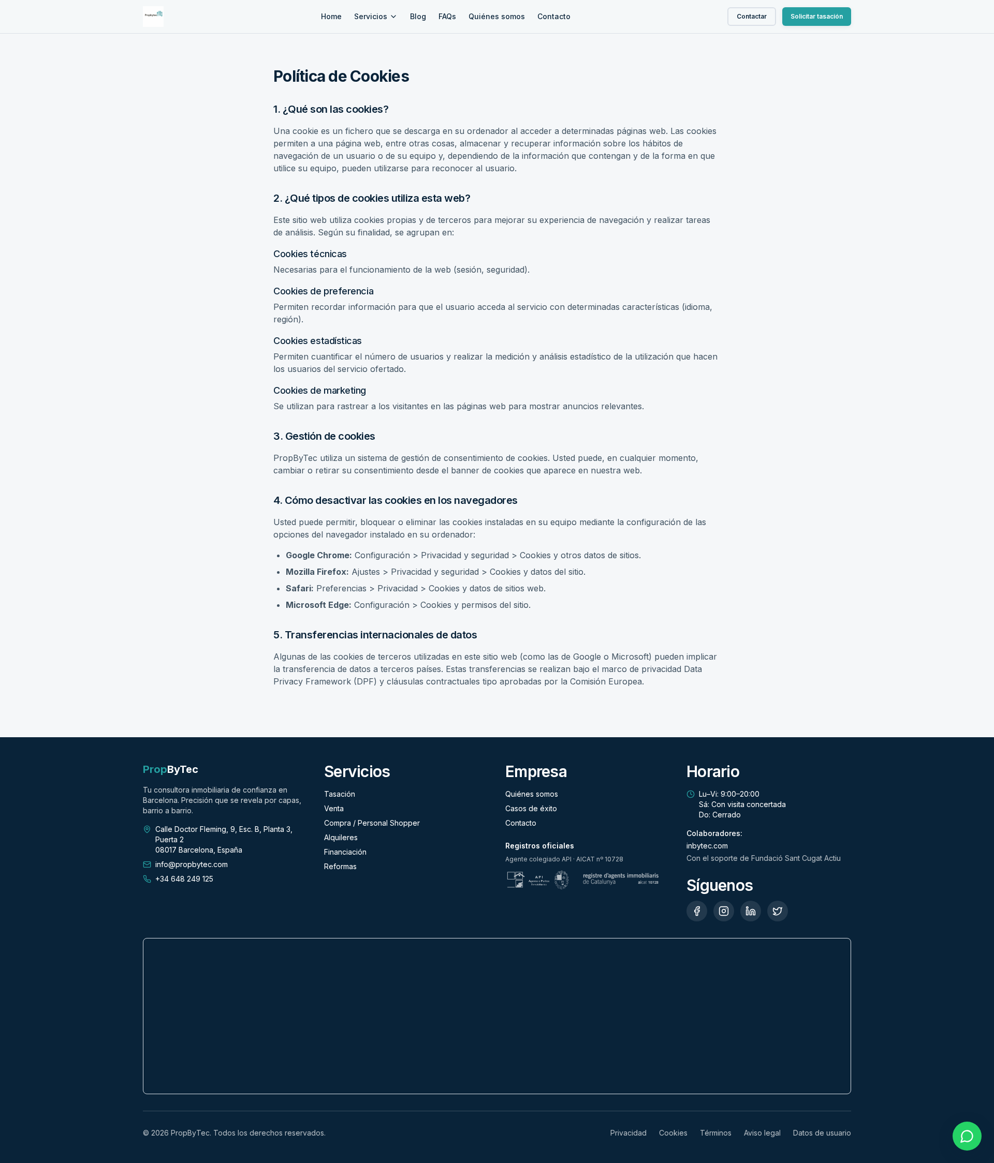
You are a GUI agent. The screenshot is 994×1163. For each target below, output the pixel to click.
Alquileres (341, 837)
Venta (334, 808)
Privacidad (628, 1132)
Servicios (370, 16)
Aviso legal (762, 1132)
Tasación (339, 793)
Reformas (340, 866)
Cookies (673, 1132)
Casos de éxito (531, 808)
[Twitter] (777, 911)
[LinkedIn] (750, 911)
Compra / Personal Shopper (372, 822)
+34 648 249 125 (184, 878)
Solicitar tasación (817, 16)
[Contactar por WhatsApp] (967, 1136)
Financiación (345, 851)
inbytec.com (707, 845)
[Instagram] (723, 911)
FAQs (447, 16)
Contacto (554, 16)
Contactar (752, 16)
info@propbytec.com (191, 864)
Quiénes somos (497, 16)
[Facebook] (696, 911)
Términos (716, 1132)
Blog (418, 16)
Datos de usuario (822, 1132)
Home (331, 16)
